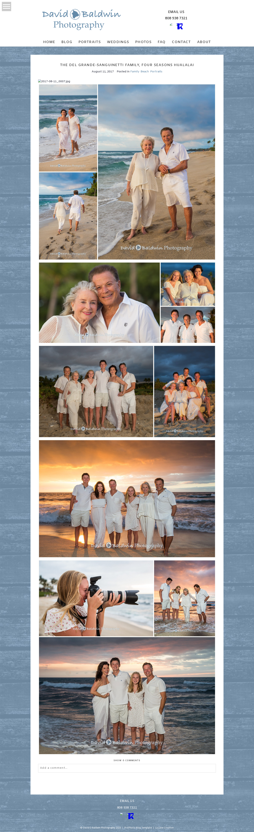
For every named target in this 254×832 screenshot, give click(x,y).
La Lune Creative (164, 827)
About (204, 42)
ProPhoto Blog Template (138, 827)
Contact (181, 42)
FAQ (161, 42)
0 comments (127, 760)
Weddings (118, 42)
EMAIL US (176, 12)
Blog (66, 42)
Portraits (89, 42)
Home (49, 42)
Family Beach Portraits (146, 71)
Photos (143, 42)
